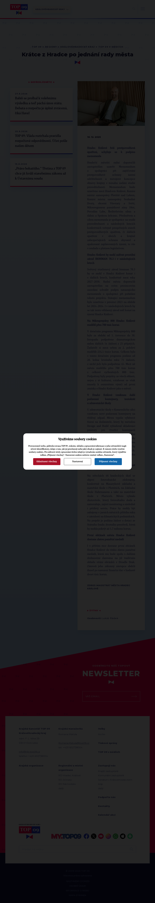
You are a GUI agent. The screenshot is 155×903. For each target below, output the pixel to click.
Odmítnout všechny (46, 461)
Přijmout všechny (108, 461)
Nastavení (77, 461)
